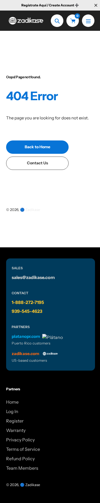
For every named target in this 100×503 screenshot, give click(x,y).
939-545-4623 (27, 311)
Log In (12, 411)
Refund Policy (20, 458)
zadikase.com (25, 353)
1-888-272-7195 (28, 302)
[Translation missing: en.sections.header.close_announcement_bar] (96, 5)
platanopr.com (26, 336)
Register (15, 421)
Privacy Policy (20, 439)
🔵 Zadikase (30, 209)
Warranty (16, 430)
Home (12, 402)
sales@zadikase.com (33, 277)
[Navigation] (88, 20)
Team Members (22, 468)
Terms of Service (23, 449)
